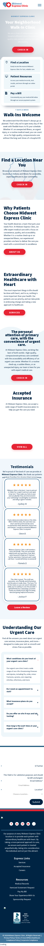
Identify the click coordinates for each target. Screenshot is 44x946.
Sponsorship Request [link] (22, 899)
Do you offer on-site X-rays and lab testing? (22, 714)
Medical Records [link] (22, 883)
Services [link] (22, 862)
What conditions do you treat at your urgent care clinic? (21, 659)
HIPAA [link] (28, 938)
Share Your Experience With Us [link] (22, 895)
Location (39, 789)
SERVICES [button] (14, 312)
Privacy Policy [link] (9, 938)
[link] (15, 4)
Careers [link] (22, 870)
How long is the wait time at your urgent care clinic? (22, 727)
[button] (11, 824)
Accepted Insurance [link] (22, 866)
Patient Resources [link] (21, 76)
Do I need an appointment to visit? (20, 690)
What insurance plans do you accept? (19, 702)
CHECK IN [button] (23, 49)
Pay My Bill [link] (22, 891)
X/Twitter (39, 766)
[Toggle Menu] (39, 5)
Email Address (36, 780)
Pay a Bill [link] (15, 93)
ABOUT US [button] (14, 251)
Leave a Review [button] (22, 607)
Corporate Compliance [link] (29, 940)
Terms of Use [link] (20, 938)
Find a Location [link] (19, 62)
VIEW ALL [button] (22, 446)
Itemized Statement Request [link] (22, 887)
